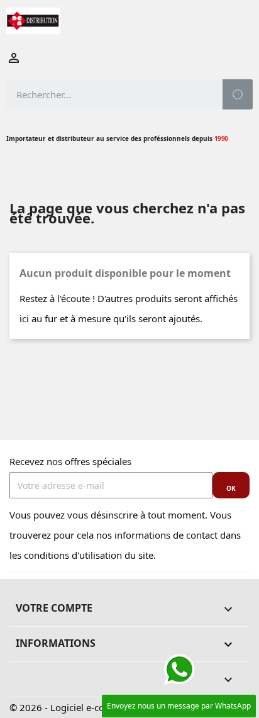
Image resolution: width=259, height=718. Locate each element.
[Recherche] (238, 94)
